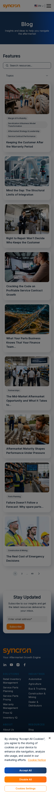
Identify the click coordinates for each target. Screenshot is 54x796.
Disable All (25, 779)
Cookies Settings (26, 788)
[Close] (49, 738)
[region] (27, 764)
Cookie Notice (37, 760)
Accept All (25, 770)
